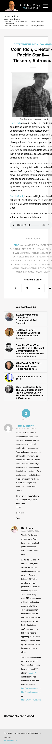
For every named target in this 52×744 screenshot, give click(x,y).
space (39, 271)
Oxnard (25, 264)
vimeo (47, 271)
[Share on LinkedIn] (38, 288)
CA (34, 260)
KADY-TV (32, 672)
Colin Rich (15, 123)
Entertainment (22, 44)
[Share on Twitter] (27, 288)
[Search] (37, 6)
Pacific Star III (29, 268)
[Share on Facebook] (16, 288)
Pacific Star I (38, 264)
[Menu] (44, 6)
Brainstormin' (28, 252)
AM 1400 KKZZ (27, 245)
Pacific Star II (16, 196)
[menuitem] (37, 6)
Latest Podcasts (12, 16)
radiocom (28, 271)
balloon (41, 245)
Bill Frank (38, 248)
